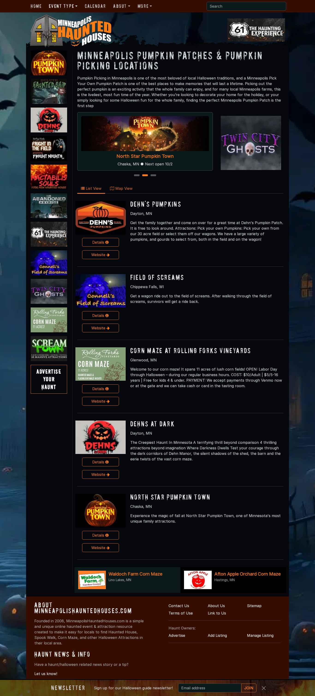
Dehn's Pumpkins (155, 204)
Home (36, 6)
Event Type (61, 6)
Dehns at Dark (152, 424)
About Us (216, 605)
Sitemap (254, 605)
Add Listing (217, 635)
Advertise (177, 635)
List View (93, 188)
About (120, 6)
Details (98, 242)
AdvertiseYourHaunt (48, 379)
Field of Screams (157, 277)
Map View (123, 188)
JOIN (248, 688)
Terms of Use (181, 613)
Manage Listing (260, 635)
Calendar (95, 6)
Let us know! (45, 673)
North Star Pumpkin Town (145, 156)
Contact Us (179, 605)
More (143, 6)
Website (99, 254)
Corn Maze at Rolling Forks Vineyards (190, 350)
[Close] (264, 688)
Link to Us (217, 613)
